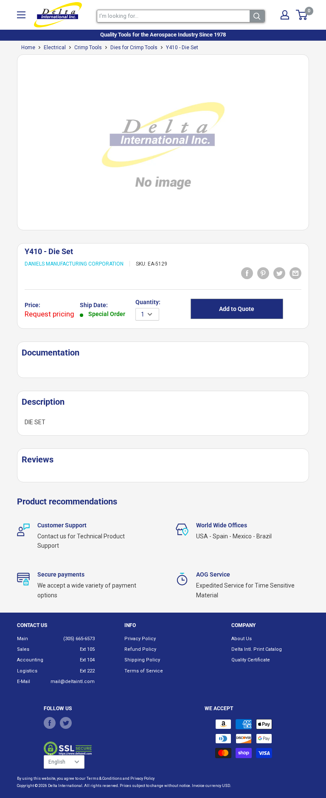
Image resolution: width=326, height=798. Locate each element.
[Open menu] (21, 14)
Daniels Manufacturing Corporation (74, 264)
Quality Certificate (250, 660)
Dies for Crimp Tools (133, 47)
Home (28, 47)
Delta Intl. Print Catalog (256, 649)
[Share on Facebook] (247, 273)
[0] (302, 15)
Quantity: (147, 302)
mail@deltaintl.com (73, 681)
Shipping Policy (142, 660)
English (56, 762)
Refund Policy (140, 649)
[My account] (285, 15)
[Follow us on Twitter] (66, 723)
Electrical (55, 47)
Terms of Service (143, 671)
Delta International (65, 786)
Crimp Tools (88, 47)
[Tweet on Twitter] (279, 273)
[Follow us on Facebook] (50, 723)
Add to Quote (236, 308)
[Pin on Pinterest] (263, 273)
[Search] (257, 16)
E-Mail (23, 681)
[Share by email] (295, 273)
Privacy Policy (140, 638)
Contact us (32, 625)
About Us (241, 638)
